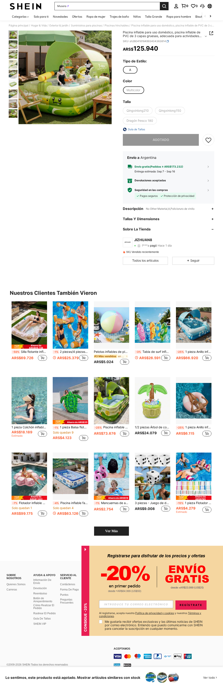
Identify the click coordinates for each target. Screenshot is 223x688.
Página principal (18, 25)
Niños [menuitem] (137, 16)
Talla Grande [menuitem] (153, 16)
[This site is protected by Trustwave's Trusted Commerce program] (117, 664)
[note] (29, 347)
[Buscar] (164, 6)
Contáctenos (67, 584)
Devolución (40, 588)
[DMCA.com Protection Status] (127, 664)
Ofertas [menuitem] (77, 16)
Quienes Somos (16, 584)
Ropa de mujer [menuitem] (95, 16)
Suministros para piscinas (86, 25)
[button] (202, 6)
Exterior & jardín (58, 25)
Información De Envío (42, 581)
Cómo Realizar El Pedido (43, 607)
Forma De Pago (69, 589)
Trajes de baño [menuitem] (119, 16)
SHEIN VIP (39, 623)
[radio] (130, 70)
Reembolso (40, 593)
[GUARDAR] (208, 140)
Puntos (64, 594)
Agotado (161, 140)
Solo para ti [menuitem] (41, 16)
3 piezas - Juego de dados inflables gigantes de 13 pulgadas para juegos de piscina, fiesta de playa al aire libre (152, 503)
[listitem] (29, 336)
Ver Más (111, 531)
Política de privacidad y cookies (154, 613)
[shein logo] (25, 6)
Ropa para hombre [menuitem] (178, 16)
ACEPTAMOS (122, 648)
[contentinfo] (167, 656)
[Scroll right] (210, 16)
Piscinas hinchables (117, 25)
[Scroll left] (205, 16)
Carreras (12, 589)
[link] (184, 6)
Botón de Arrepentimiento (42, 600)
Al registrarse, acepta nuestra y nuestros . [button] (150, 615)
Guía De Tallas (42, 618)
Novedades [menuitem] (60, 16)
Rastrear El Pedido (44, 613)
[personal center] (176, 6)
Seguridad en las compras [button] (151, 190)
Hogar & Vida (39, 25)
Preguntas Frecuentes (66, 601)
